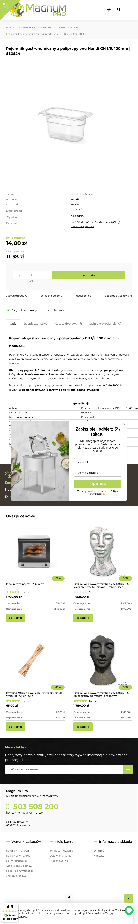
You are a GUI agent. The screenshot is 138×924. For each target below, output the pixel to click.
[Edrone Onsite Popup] (69, 462)
